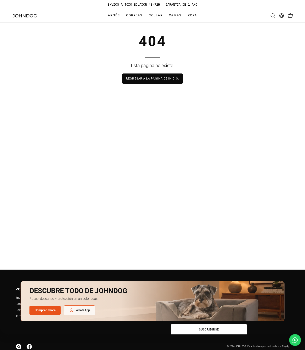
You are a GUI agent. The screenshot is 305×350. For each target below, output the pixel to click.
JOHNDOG (240, 346)
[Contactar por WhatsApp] (295, 340)
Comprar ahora (45, 310)
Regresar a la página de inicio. (152, 78)
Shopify (285, 346)
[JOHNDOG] (24, 15)
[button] (114, 15)
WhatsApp (83, 310)
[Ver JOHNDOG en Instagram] (18, 347)
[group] (152, 4)
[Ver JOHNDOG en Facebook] (28, 347)
